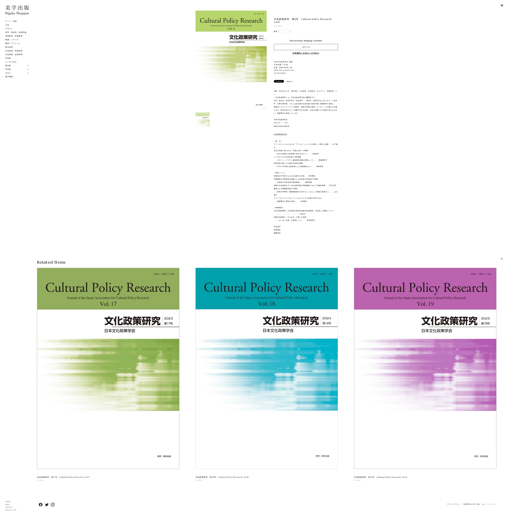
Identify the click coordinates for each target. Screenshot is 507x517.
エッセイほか (11, 62)
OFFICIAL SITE (11, 510)
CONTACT (9, 507)
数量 (275, 31)
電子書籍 (9, 76)
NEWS (7, 504)
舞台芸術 (9, 47)
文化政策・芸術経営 (14, 51)
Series (8, 73)
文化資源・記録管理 (14, 54)
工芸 (7, 25)
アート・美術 (11, 21)
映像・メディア (12, 40)
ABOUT (8, 501)
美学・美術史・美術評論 (16, 32)
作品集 (8, 58)
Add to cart (306, 47)
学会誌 (8, 69)
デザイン (9, 28)
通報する (290, 81)
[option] (231, 61)
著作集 (8, 65)
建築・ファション (13, 43)
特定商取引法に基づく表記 (471, 504)
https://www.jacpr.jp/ (281, 126)
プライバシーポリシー (454, 504)
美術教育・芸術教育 (14, 36)
